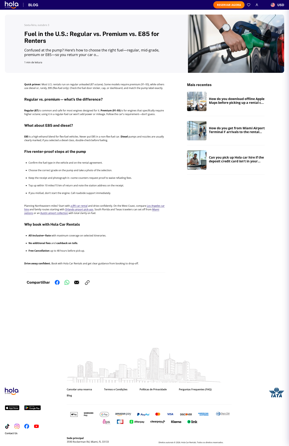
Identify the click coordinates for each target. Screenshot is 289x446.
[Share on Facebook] (57, 283)
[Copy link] (87, 283)
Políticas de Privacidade (153, 389)
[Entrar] (257, 5)
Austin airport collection (54, 213)
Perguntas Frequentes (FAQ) (195, 389)
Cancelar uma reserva (79, 389)
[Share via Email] (76, 283)
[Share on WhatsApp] (66, 283)
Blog (69, 395)
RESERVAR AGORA (229, 5)
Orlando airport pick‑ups (79, 209)
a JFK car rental (79, 205)
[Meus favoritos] (248, 5)
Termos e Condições (115, 389)
